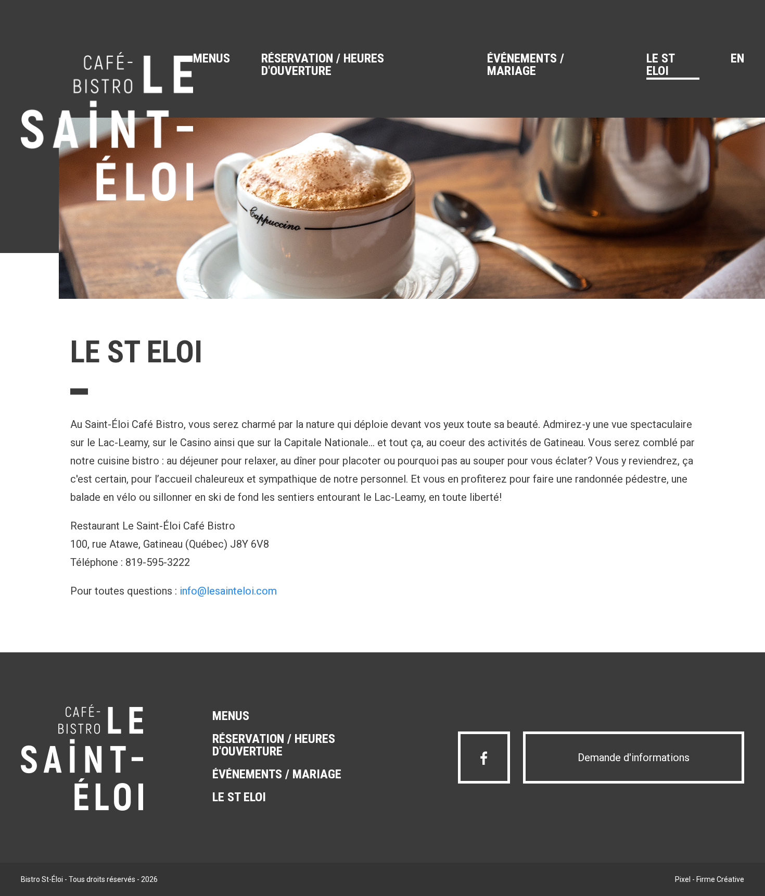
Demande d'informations (634, 757)
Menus (211, 59)
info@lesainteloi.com (228, 591)
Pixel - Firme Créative (709, 879)
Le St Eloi (660, 65)
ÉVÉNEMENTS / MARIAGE (525, 65)
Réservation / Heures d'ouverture (322, 65)
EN (737, 59)
